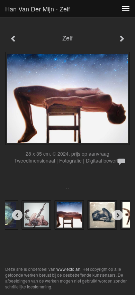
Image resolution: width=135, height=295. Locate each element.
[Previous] (17, 215)
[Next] (117, 215)
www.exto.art (68, 269)
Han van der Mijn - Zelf (37, 8)
